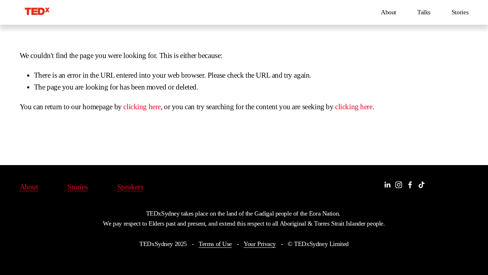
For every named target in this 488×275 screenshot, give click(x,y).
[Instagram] (398, 184)
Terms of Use (215, 243)
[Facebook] (410, 184)
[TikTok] (421, 184)
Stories (460, 12)
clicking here (142, 106)
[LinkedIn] (387, 184)
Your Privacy (260, 243)
